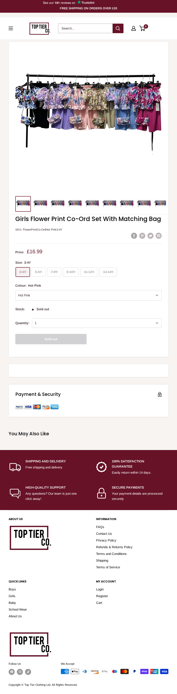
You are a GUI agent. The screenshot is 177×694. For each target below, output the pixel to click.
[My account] (133, 28)
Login (100, 589)
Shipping (102, 560)
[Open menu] (11, 28)
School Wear (18, 609)
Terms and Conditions (111, 554)
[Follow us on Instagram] (20, 672)
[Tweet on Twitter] (150, 235)
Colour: (28, 285)
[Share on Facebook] (134, 235)
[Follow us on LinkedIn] (28, 672)
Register (102, 596)
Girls (12, 596)
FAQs (100, 527)
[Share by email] (159, 235)
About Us (15, 616)
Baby (12, 603)
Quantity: (22, 323)
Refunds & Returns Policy (114, 547)
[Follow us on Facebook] (12, 672)
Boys (12, 589)
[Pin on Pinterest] (142, 235)
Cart (99, 603)
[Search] (118, 28)
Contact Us (104, 533)
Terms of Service (108, 567)
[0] (142, 28)
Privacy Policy (106, 540)
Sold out (51, 339)
